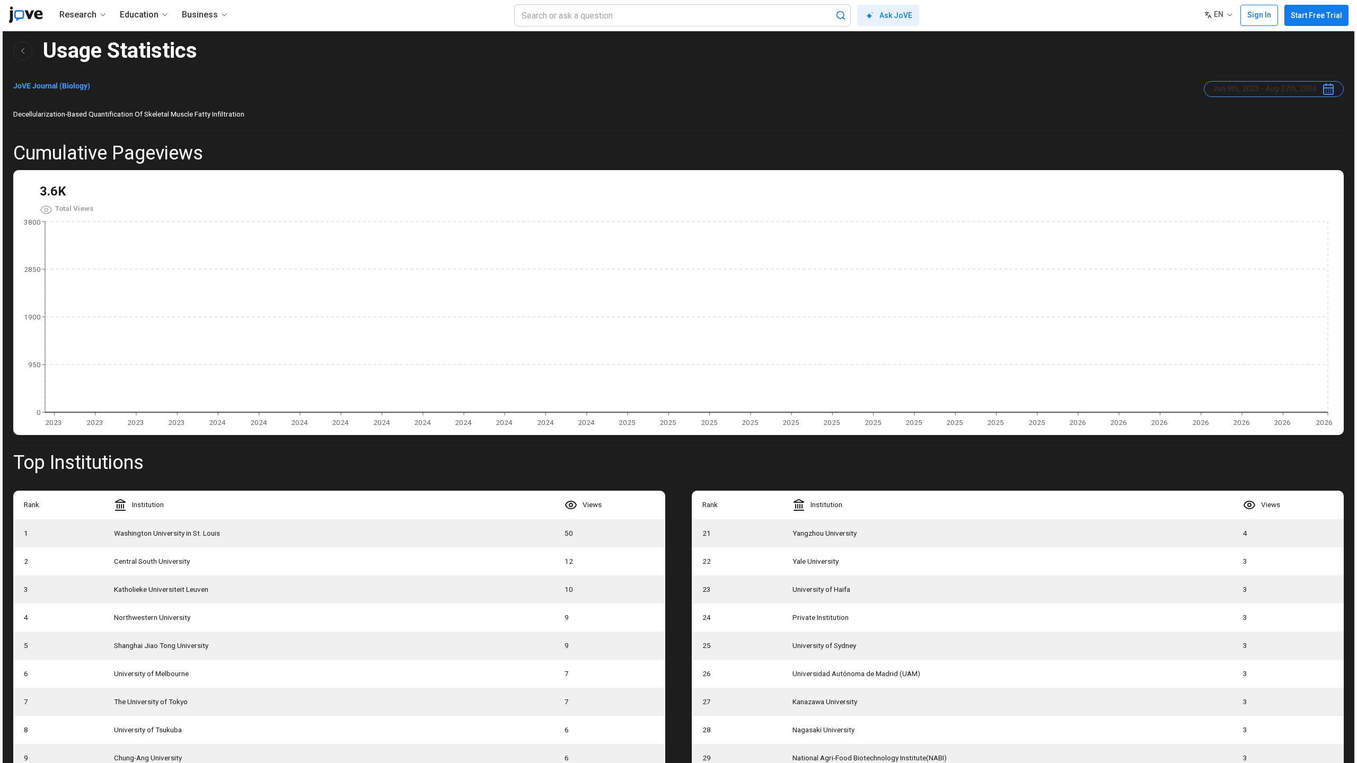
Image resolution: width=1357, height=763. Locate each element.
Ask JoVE (895, 15)
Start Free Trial (1316, 15)
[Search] (840, 15)
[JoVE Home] (25, 14)
